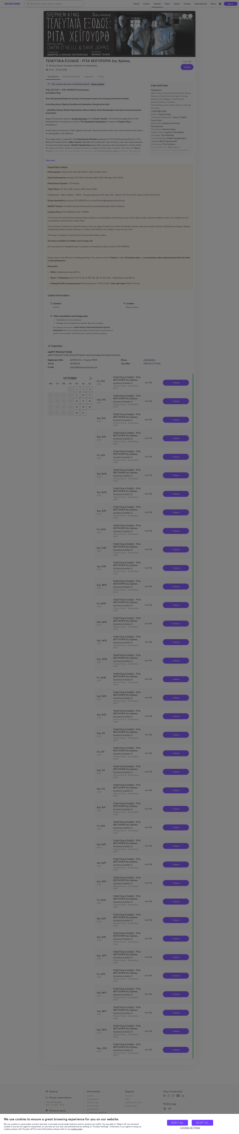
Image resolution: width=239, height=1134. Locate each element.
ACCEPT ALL (202, 1122)
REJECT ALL (177, 1122)
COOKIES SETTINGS (190, 1128)
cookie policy (77, 1129)
